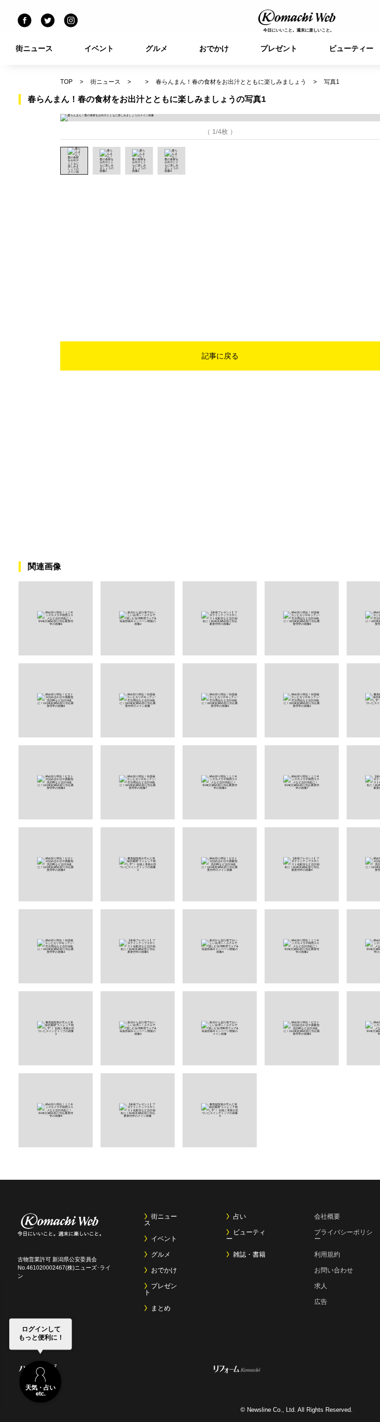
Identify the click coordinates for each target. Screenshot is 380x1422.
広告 (320, 1301)
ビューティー (246, 1235)
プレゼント (279, 48)
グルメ (157, 48)
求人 (320, 1286)
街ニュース (34, 48)
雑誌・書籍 (249, 1254)
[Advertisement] (215, 244)
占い (239, 1216)
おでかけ (214, 48)
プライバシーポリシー (343, 1235)
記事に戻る (220, 356)
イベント (99, 48)
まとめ (161, 1308)
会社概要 (327, 1216)
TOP (66, 81)
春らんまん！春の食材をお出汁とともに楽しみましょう (231, 81)
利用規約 (327, 1254)
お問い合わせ (333, 1270)
